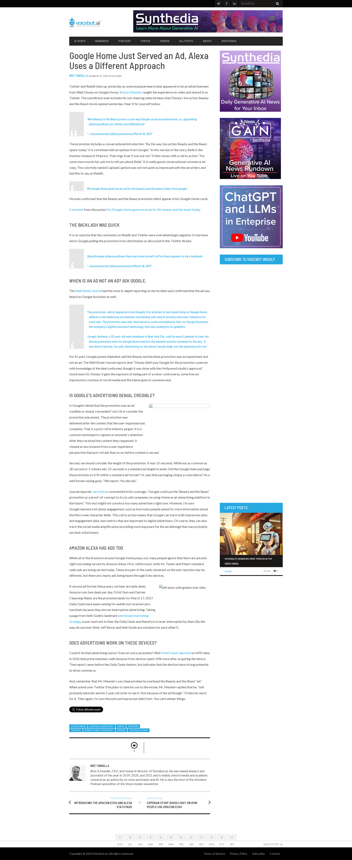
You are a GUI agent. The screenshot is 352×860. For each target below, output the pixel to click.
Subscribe (258, 853)
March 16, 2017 (143, 134)
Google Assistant (102, 726)
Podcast (124, 41)
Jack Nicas (100, 491)
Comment (76, 209)
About (207, 41)
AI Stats (79, 41)
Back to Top (271, 844)
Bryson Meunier (130, 92)
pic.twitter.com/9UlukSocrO (127, 124)
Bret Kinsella (78, 75)
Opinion (133, 726)
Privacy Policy (238, 853)
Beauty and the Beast (99, 730)
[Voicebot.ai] (101, 22)
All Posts (186, 41)
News (120, 726)
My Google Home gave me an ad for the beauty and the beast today (129, 188)
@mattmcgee (95, 256)
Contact (275, 853)
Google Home (139, 730)
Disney (121, 730)
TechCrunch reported (176, 653)
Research (102, 41)
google (182, 188)
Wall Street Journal (88, 291)
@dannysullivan (99, 124)
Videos (164, 41)
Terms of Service (214, 853)
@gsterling (190, 119)
